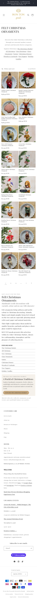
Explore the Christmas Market (16, 392)
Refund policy (30, 591)
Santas (15, 54)
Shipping (6, 433)
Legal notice (13, 597)
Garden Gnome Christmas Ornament (8, 91)
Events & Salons (26, 485)
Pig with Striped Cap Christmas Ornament (24, 271)
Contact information (23, 597)
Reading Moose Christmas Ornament (8, 221)
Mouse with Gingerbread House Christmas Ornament (26, 246)
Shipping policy (29, 594)
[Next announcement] (33, 3)
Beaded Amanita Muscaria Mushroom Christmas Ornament (26, 92)
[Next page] (31, 283)
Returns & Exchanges (10, 424)
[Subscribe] (31, 548)
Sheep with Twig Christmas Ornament (26, 221)
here (19, 483)
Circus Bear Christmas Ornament (25, 144)
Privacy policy (9, 594)
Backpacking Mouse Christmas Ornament (7, 195)
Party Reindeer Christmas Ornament (26, 118)
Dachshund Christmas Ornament (25, 195)
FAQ (5, 437)
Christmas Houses (25, 54)
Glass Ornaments (7, 357)
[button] (4, 15)
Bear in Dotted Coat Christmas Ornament (7, 246)
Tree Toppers (22, 56)
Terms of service (19, 594)
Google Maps (27, 483)
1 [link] (5, 283)
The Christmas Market (24, 49)
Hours (6, 429)
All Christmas (10, 51)
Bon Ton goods (11, 591)
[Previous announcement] (3, 3)
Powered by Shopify (20, 591)
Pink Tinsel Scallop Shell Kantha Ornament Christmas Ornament (9, 119)
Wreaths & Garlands (10, 56)
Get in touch (7, 416)
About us (6, 420)
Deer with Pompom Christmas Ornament (7, 144)
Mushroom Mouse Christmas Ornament (9, 271)
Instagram (10, 485)
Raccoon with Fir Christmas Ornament (27, 170)
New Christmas (21, 51)
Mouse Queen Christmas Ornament (8, 170)
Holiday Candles (7, 371)
